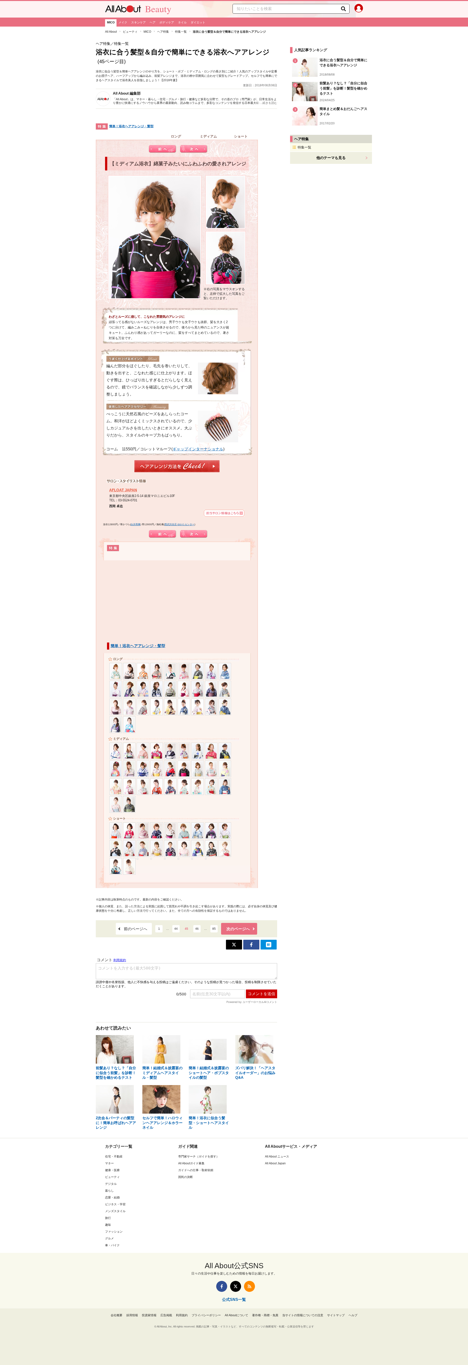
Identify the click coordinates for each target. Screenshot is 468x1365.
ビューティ (130, 31)
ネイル (182, 22)
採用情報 (132, 1315)
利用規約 (182, 1315)
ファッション (114, 1231)
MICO (111, 22)
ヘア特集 (163, 31)
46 (197, 928)
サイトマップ (336, 1315)
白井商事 (135, 524)
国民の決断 (185, 1177)
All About (111, 31)
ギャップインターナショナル (198, 449)
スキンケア (138, 22)
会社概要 (116, 1315)
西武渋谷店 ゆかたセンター (180, 524)
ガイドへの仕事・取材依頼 (195, 1170)
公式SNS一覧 (234, 1299)
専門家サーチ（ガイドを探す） (198, 1156)
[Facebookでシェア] (251, 945)
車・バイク (112, 1245)
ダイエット (198, 22)
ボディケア (166, 22)
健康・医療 (112, 1170)
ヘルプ (353, 1315)
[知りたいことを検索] (343, 9)
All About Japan (275, 1163)
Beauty (158, 8)
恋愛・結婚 (112, 1197)
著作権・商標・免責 (265, 1315)
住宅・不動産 (114, 1156)
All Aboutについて (236, 1315)
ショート (241, 135)
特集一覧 (181, 31)
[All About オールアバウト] (123, 10)
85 (214, 928)
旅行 (108, 1218)
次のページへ (238, 929)
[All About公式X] (235, 1286)
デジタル (111, 1184)
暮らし (109, 1190)
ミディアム (208, 135)
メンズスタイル (115, 1211)
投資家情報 (149, 1315)
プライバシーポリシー (206, 1315)
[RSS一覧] (249, 1286)
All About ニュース (277, 1156)
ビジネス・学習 (115, 1204)
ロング (176, 135)
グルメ (109, 1238)
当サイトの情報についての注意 (302, 1315)
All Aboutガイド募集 (191, 1163)
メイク (122, 22)
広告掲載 (166, 1315)
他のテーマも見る (331, 158)
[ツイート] (234, 945)
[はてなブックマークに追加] (269, 945)
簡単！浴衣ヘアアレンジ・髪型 (131, 126)
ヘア (153, 22)
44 (176, 928)
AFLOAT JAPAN (123, 490)
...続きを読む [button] (268, 103)
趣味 (108, 1225)
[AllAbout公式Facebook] (221, 1286)
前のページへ (135, 929)
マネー (109, 1163)
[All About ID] (358, 9)
